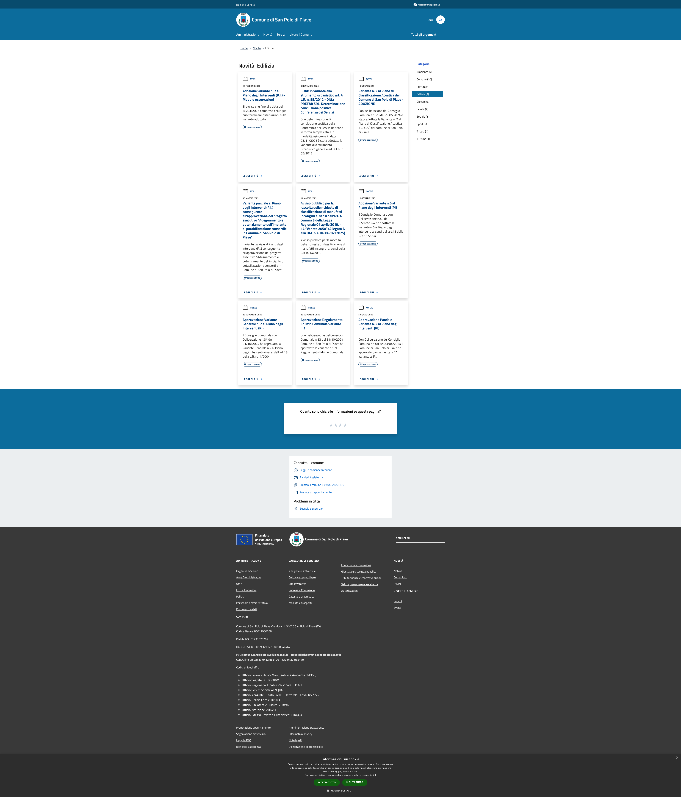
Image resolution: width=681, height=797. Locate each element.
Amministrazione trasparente (306, 727)
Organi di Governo (247, 571)
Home (244, 48)
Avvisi (253, 79)
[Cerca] (440, 19)
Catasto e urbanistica (301, 596)
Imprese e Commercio (302, 590)
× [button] (677, 757)
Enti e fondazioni (246, 590)
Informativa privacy (300, 734)
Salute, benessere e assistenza (359, 584)
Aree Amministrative (248, 577)
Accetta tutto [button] (327, 782)
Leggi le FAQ (243, 740)
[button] (340, 790)
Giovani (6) (423, 101)
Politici (240, 596)
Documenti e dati (246, 609)
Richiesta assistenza (248, 747)
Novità (257, 48)
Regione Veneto (245, 4)
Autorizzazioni (349, 590)
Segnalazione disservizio (250, 734)
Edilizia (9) (423, 94)
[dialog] (340, 775)
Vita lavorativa (297, 584)
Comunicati (400, 577)
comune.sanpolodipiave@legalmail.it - (266, 654)
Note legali (295, 740)
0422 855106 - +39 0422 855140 (283, 659)
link (374, 774)
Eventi (398, 608)
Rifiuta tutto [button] (354, 782)
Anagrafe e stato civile (302, 571)
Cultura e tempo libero (302, 577)
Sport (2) (422, 124)
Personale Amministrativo (252, 603)
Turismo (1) (423, 139)
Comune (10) (424, 79)
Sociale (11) (423, 116)
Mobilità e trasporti (300, 603)
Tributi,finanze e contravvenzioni (361, 578)
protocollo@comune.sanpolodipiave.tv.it (315, 654)
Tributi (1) (422, 131)
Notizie (369, 191)
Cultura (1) (423, 87)
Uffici (239, 584)
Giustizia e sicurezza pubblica (358, 571)
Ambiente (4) (424, 72)
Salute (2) (422, 109)
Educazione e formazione (356, 565)
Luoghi (398, 601)
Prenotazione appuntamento (253, 727)
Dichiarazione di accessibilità (306, 747)
